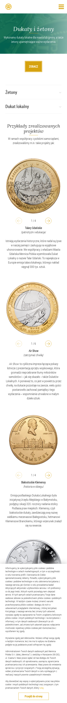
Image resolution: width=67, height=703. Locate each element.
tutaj (41, 687)
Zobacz (33, 66)
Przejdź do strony (34, 696)
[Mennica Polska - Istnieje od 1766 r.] (8, 7)
